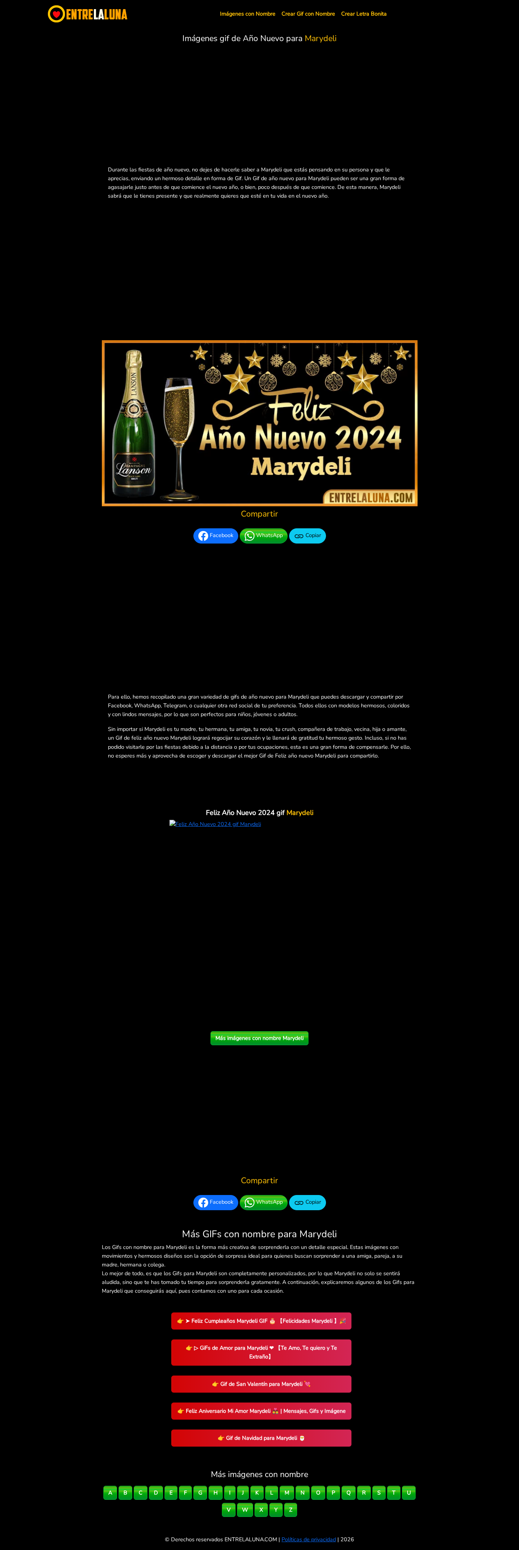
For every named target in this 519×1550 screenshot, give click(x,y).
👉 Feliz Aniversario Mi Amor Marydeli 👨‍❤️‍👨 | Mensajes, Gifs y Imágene (261, 1411)
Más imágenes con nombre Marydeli (259, 1038)
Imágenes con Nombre (247, 13)
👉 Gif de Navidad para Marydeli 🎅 (261, 1438)
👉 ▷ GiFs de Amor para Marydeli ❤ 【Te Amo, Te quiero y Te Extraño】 (261, 1352)
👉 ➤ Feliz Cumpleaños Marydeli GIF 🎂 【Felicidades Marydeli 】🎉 (261, 1321)
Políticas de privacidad (309, 1539)
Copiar (312, 535)
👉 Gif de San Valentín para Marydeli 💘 (261, 1384)
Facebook (220, 535)
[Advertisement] (260, 106)
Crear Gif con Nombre (308, 13)
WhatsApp (269, 535)
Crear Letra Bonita (364, 13)
